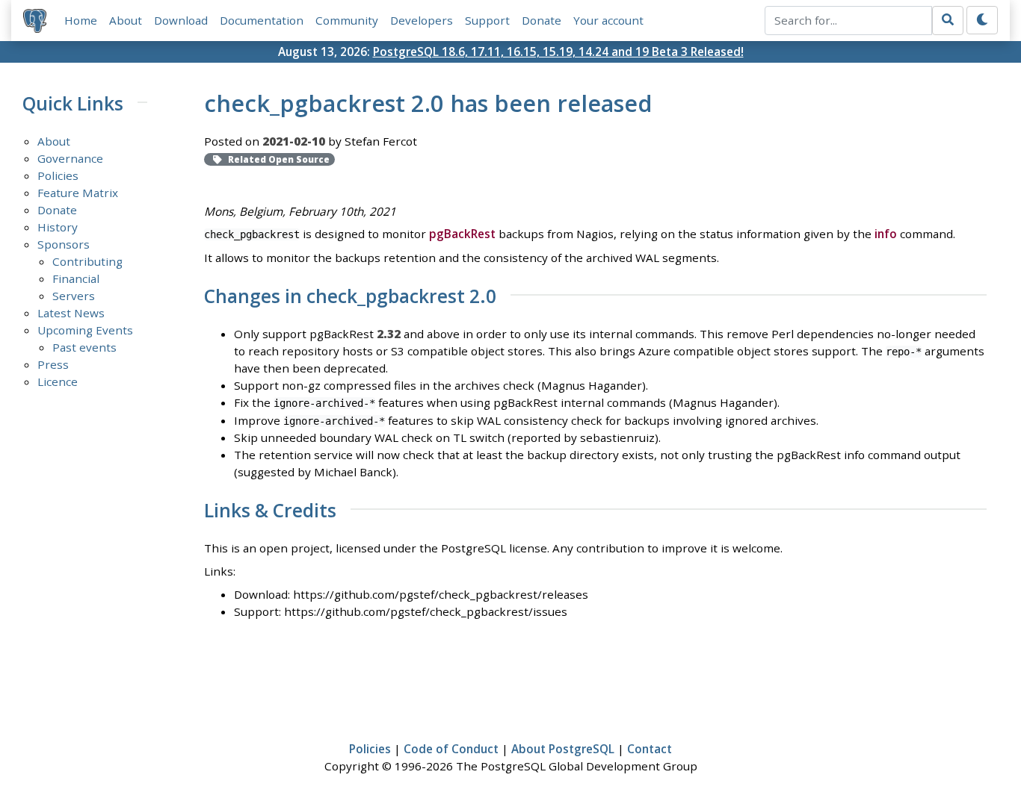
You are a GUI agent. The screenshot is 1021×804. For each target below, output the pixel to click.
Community (346, 20)
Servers (73, 295)
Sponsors (63, 244)
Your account (608, 20)
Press (53, 364)
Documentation (261, 20)
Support (487, 20)
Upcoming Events (85, 329)
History (57, 226)
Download (181, 20)
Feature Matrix (77, 192)
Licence (57, 381)
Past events (84, 347)
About (125, 20)
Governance (70, 158)
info (886, 233)
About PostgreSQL (562, 748)
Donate (541, 20)
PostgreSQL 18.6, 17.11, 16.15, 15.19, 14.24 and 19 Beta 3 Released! (558, 51)
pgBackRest (462, 233)
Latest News (71, 312)
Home (80, 20)
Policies (57, 175)
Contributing (87, 261)
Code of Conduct (451, 748)
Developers (421, 20)
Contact (649, 748)
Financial (75, 278)
